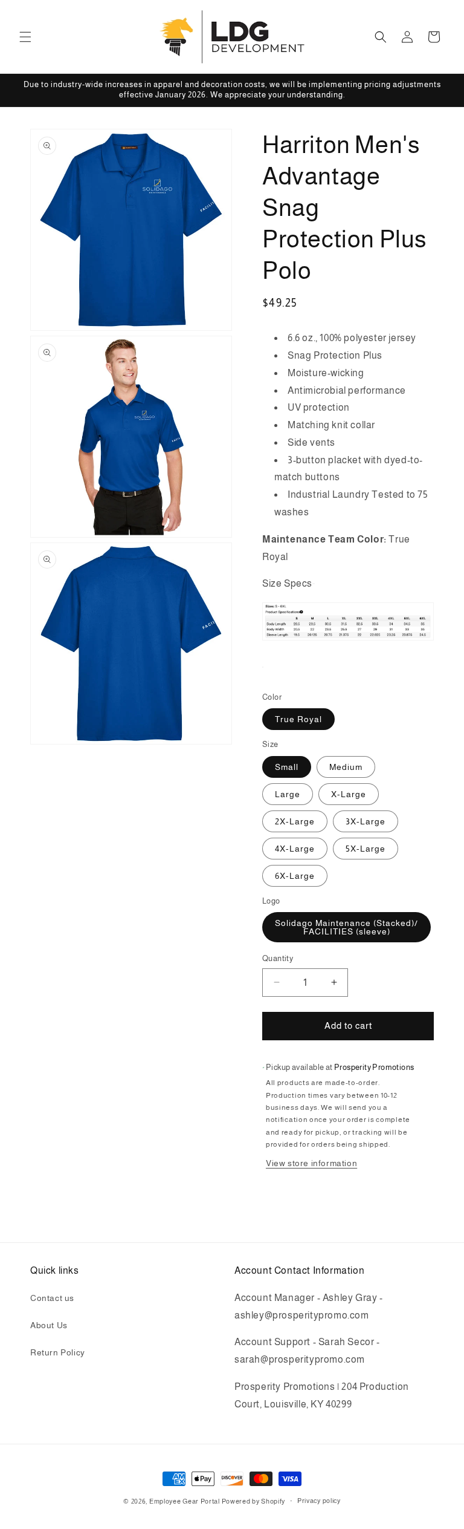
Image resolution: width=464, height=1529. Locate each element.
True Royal (298, 719)
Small (286, 767)
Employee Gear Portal (184, 1501)
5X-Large (365, 848)
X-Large (348, 794)
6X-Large (295, 876)
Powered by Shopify (254, 1501)
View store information (311, 1163)
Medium (345, 767)
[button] (25, 37)
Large (287, 794)
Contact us (52, 1298)
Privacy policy (319, 1500)
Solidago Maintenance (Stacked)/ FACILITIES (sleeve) (346, 927)
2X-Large (295, 821)
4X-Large (295, 848)
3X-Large (365, 821)
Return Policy (57, 1352)
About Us (49, 1325)
